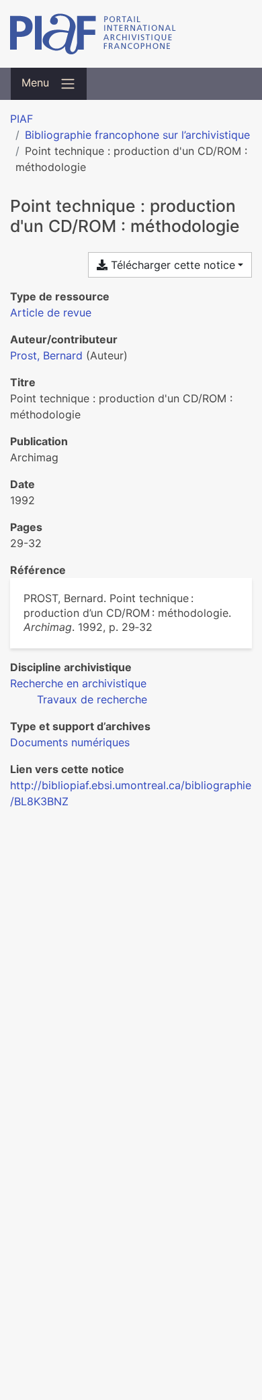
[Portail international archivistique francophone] (131, 33)
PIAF (21, 118)
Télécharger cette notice (171, 265)
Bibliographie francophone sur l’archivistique (137, 134)
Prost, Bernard (46, 355)
